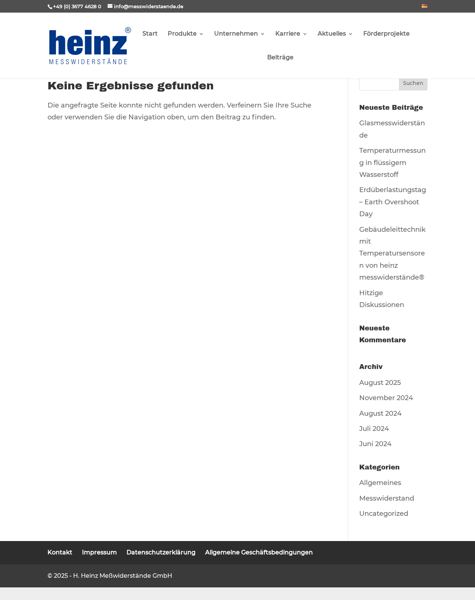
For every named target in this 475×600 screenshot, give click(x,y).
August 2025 (380, 383)
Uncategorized (383, 514)
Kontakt (60, 552)
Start (150, 34)
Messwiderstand (386, 498)
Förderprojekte (386, 34)
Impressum (99, 552)
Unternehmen (236, 34)
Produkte (182, 34)
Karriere (287, 34)
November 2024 (386, 398)
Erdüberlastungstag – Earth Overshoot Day (392, 202)
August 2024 (380, 413)
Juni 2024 (375, 444)
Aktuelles (332, 34)
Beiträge (280, 58)
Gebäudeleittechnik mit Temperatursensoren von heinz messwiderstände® (392, 253)
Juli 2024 (374, 429)
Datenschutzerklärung (161, 552)
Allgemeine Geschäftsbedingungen (259, 552)
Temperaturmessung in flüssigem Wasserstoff (392, 162)
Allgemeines (380, 483)
